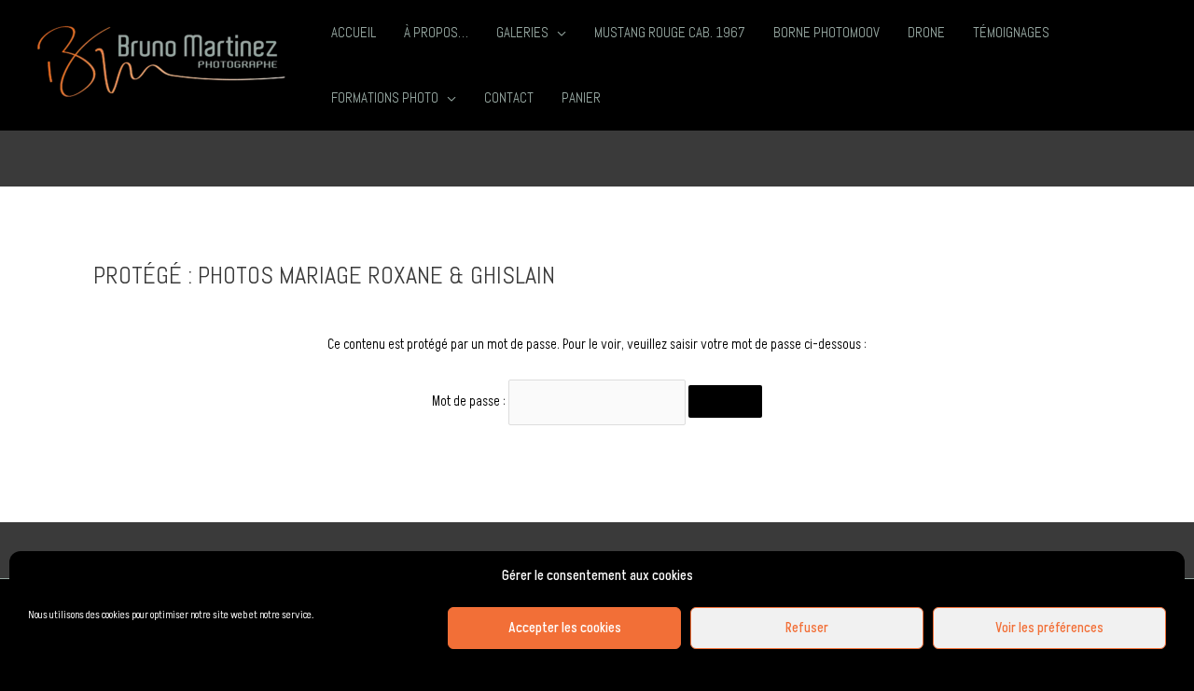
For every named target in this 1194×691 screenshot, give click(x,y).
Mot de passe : (470, 401)
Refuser (806, 628)
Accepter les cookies (564, 628)
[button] (557, 32)
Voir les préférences (1049, 628)
